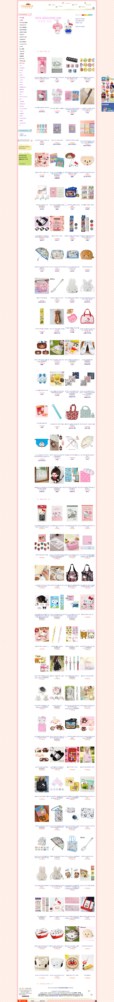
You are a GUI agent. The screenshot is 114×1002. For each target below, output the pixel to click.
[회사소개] (50, 987)
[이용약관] (70, 987)
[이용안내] (55, 987)
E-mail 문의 (22, 163)
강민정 (56, 995)
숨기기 (96, 1001)
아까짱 (58, 991)
